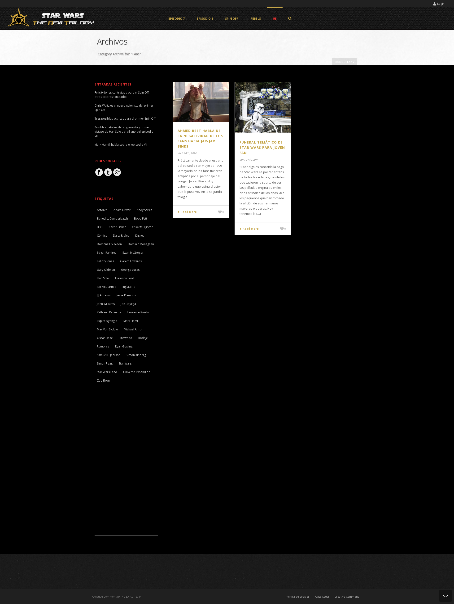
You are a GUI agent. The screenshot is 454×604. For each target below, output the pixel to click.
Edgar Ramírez (106, 253)
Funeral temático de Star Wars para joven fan (262, 147)
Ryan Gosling (123, 346)
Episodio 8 (205, 19)
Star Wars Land (107, 372)
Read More (189, 212)
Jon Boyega (128, 304)
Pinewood (125, 338)
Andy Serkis (144, 210)
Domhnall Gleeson (109, 244)
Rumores (103, 346)
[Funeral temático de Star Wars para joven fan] (263, 107)
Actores (102, 210)
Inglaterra (128, 287)
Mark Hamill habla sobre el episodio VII (121, 145)
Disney (139, 236)
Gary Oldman (106, 270)
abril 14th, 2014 (249, 159)
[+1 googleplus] (117, 172)
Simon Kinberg (136, 355)
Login (441, 4)
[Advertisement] (130, 464)
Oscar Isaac (105, 338)
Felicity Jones (105, 261)
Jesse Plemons (126, 295)
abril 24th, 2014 (187, 153)
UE (275, 19)
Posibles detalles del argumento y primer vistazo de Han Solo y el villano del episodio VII (124, 131)
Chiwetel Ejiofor (142, 227)
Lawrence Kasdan (138, 312)
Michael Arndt (133, 329)
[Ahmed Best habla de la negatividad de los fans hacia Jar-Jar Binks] (201, 101)
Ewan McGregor (133, 253)
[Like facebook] (99, 172)
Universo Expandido (136, 372)
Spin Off (231, 19)
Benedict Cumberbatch (112, 218)
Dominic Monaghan (141, 244)
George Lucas (130, 270)
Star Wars (125, 363)
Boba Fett (140, 218)
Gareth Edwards (131, 261)
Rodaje (143, 338)
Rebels (255, 19)
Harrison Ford (124, 278)
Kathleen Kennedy (109, 312)
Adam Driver (122, 210)
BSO (100, 227)
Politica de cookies (297, 596)
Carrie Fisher (117, 227)
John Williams (106, 304)
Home (339, 61)
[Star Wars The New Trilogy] (52, 18)
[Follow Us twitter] (108, 172)
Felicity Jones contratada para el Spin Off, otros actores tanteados (122, 94)
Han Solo (103, 278)
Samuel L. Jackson (108, 355)
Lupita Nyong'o (107, 321)
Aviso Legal (322, 596)
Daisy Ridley (121, 236)
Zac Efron (103, 381)
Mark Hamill (131, 321)
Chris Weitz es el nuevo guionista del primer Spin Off (124, 108)
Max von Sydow (107, 329)
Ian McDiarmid (106, 287)
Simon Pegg (105, 363)
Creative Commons (347, 596)
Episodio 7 (176, 19)
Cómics (102, 236)
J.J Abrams (103, 295)
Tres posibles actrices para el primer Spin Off (125, 119)
